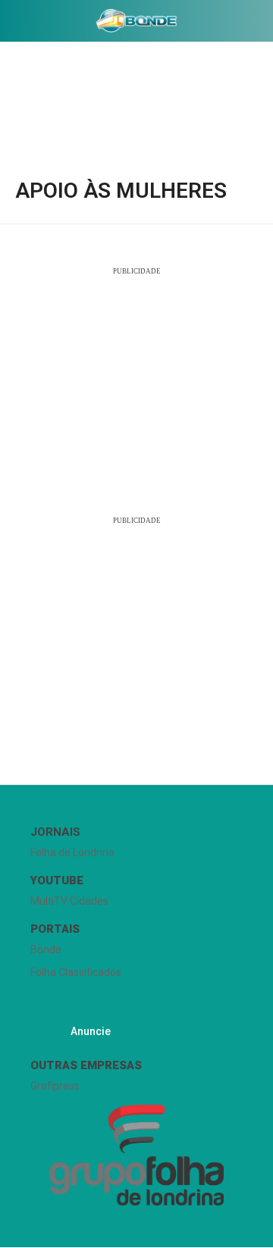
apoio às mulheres (121, 191)
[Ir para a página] (136, 20)
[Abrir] (11, 24)
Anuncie (91, 1031)
